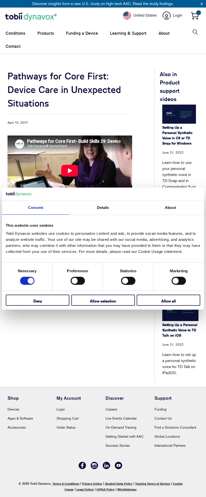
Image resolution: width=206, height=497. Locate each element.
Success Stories (118, 445)
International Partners (170, 445)
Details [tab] (103, 207)
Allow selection (103, 301)
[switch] (78, 281)
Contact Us (163, 418)
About (164, 33)
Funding (160, 409)
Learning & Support (128, 33)
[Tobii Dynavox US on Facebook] (82, 468)
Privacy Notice (92, 483)
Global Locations (167, 436)
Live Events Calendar (121, 418)
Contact (13, 46)
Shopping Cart (68, 418)
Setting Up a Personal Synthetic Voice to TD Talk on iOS (179, 330)
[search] (194, 32)
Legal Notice (85, 489)
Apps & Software (20, 418)
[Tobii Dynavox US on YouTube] (118, 468)
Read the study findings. (153, 3)
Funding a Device (82, 33)
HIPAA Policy (105, 489)
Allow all (168, 301)
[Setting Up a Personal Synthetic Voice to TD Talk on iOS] (180, 311)
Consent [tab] (35, 207)
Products (45, 33)
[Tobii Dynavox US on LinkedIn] (106, 468)
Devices (13, 409)
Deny (37, 301)
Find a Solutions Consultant (175, 427)
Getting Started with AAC (125, 436)
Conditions (15, 33)
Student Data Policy (118, 483)
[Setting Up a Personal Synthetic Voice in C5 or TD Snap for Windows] (179, 114)
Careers (111, 409)
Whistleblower (127, 489)
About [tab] (170, 207)
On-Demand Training (121, 427)
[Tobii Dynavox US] (31, 17)
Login (61, 409)
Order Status (66, 427)
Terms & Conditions (66, 483)
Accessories (17, 427)
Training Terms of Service (152, 483)
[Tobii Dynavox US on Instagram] (94, 468)
